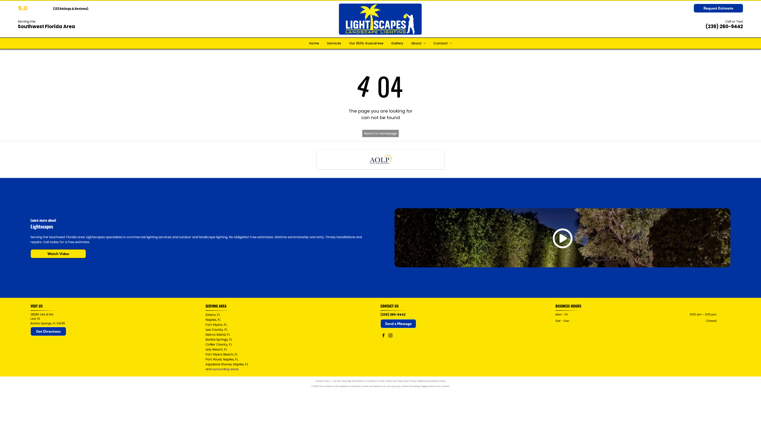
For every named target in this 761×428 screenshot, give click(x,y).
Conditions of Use (375, 380)
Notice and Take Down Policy (401, 380)
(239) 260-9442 (724, 26)
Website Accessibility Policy (432, 380)
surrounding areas (225, 369)
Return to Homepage (380, 133)
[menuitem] (314, 43)
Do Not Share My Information (349, 380)
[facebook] (383, 335)
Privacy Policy (322, 380)
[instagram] (390, 335)
